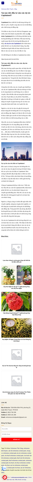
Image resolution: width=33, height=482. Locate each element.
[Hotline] (5, 477)
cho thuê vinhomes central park (14, 455)
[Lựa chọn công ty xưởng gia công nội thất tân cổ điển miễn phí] (16, 249)
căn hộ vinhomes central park (17, 450)
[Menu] (2, 3)
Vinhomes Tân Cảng (16, 448)
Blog (16, 9)
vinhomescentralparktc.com (19, 477)
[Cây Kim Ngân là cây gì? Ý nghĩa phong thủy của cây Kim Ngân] (16, 275)
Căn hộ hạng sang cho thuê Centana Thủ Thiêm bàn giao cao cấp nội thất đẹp (16, 392)
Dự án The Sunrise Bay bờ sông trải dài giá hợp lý (16, 366)
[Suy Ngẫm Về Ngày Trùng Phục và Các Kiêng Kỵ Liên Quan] (16, 328)
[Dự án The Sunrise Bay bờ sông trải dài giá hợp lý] (16, 354)
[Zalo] (4, 468)
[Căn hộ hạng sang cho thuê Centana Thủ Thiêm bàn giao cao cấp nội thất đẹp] (16, 380)
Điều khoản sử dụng (20, 479)
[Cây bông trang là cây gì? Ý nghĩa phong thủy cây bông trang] (16, 301)
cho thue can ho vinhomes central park (16, 465)
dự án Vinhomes (26, 467)
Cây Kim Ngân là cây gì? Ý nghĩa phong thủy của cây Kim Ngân (16, 287)
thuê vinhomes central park (17, 460)
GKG (2, 472)
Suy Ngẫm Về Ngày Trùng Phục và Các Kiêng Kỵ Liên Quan (16, 340)
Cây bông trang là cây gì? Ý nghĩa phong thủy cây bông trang (16, 313)
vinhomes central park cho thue (10, 467)
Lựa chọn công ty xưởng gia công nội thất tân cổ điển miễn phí (16, 261)
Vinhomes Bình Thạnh (7, 9)
